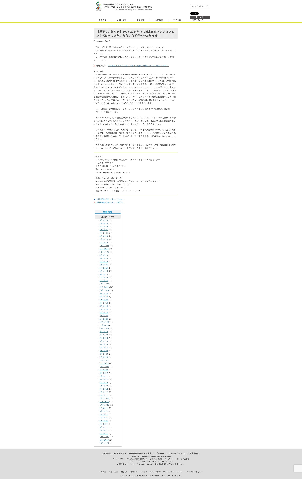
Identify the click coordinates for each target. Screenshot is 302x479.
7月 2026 (104, 223)
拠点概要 (102, 472)
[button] (208, 6)
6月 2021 (104, 418)
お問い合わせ (155, 472)
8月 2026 (104, 220)
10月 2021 (104, 405)
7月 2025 (104, 262)
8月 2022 (104, 373)
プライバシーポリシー (194, 472)
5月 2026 (104, 230)
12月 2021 (104, 398)
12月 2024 (104, 284)
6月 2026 (104, 227)
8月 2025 (104, 258)
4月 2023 (104, 348)
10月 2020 (104, 443)
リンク (179, 472)
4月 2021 (104, 424)
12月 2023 (104, 322)
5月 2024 (104, 306)
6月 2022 (104, 379)
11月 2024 (104, 287)
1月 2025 (104, 281)
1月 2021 (104, 434)
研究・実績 (113, 472)
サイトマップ (168, 472)
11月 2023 (104, 325)
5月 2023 (104, 344)
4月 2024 (104, 309)
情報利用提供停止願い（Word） (110, 199)
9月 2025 (104, 255)
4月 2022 (104, 386)
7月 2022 (104, 376)
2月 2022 (104, 392)
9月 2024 (104, 293)
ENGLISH (200, 17)
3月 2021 (104, 427)
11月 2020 (104, 440)
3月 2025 (104, 274)
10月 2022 (104, 367)
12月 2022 (104, 360)
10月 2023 (104, 328)
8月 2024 (104, 297)
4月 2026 (104, 233)
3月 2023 (104, 351)
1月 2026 (104, 242)
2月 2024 (104, 316)
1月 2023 (104, 357)
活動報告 (133, 472)
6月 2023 (104, 341)
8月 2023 (104, 335)
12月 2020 (104, 437)
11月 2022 (104, 363)
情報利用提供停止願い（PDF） (110, 202)
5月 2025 (104, 268)
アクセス (143, 472)
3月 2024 (104, 313)
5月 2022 (104, 383)
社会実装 (124, 472)
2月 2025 (104, 277)
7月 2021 (104, 414)
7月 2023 (104, 338)
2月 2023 (104, 354)
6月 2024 (104, 303)
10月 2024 (104, 290)
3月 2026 (104, 236)
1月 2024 (104, 319)
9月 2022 (104, 370)
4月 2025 (104, 271)
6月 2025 (104, 265)
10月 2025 (104, 252)
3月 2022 (104, 389)
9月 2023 (104, 332)
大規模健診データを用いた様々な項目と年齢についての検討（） (138, 66)
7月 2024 (104, 300)
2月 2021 (104, 430)
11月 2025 (104, 249)
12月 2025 (104, 246)
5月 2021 (104, 421)
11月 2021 (104, 402)
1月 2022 (104, 395)
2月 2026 (104, 239)
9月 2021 (104, 408)
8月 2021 (104, 411)
